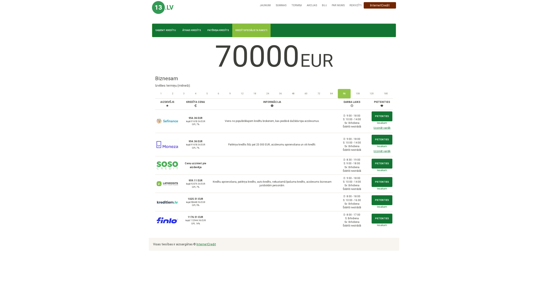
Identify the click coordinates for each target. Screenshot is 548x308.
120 (372, 93)
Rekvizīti (356, 5)
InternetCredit (380, 5)
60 (306, 93)
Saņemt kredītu (165, 30)
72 (318, 93)
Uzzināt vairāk (382, 127)
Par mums (338, 5)
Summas (281, 5)
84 (331, 93)
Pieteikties (382, 116)
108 (358, 93)
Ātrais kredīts (191, 30)
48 (293, 93)
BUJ (324, 5)
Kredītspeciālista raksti (251, 30)
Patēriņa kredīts (218, 30)
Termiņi (296, 5)
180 (386, 93)
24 (267, 93)
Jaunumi (265, 5)
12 (242, 93)
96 (344, 93)
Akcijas (312, 5)
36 (280, 93)
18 (254, 93)
